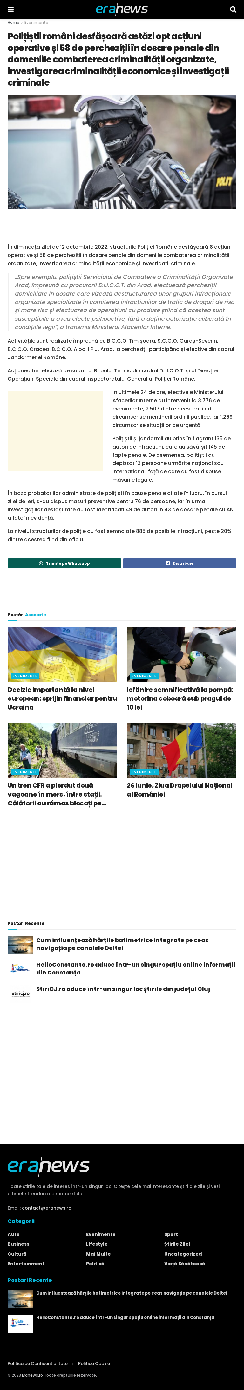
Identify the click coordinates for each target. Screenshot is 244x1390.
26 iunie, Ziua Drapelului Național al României (179, 790)
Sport (171, 1234)
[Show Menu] (11, 9)
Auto (14, 1234)
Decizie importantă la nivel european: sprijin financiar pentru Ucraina (62, 698)
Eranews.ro (32, 1375)
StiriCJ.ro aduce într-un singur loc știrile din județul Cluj (123, 989)
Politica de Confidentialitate (38, 1363)
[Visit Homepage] (122, 9)
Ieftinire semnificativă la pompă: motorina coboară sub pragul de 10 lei (180, 698)
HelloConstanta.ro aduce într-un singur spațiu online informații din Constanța (135, 968)
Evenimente (36, 22)
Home (13, 22)
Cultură (17, 1254)
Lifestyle (97, 1244)
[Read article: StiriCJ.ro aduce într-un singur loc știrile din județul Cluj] (20, 994)
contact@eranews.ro (46, 1208)
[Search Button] (233, 9)
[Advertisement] (122, 224)
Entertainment (26, 1264)
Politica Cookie (94, 1363)
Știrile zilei (177, 1244)
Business (18, 1244)
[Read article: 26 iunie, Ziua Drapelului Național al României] (181, 750)
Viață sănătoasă (184, 1264)
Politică (95, 1264)
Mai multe (98, 1254)
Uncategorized (183, 1254)
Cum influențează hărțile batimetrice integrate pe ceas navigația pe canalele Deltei (122, 944)
